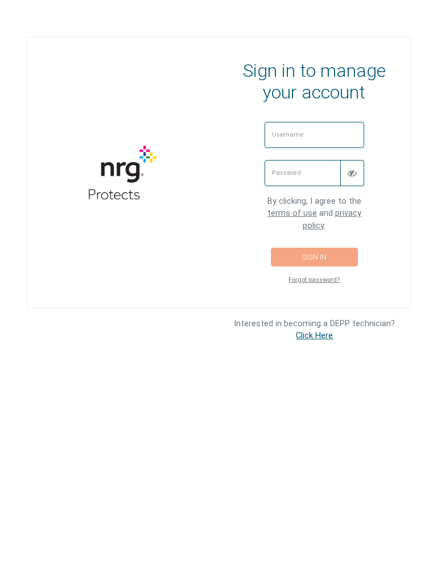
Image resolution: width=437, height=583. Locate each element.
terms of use (292, 213)
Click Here (314, 335)
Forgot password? (314, 280)
